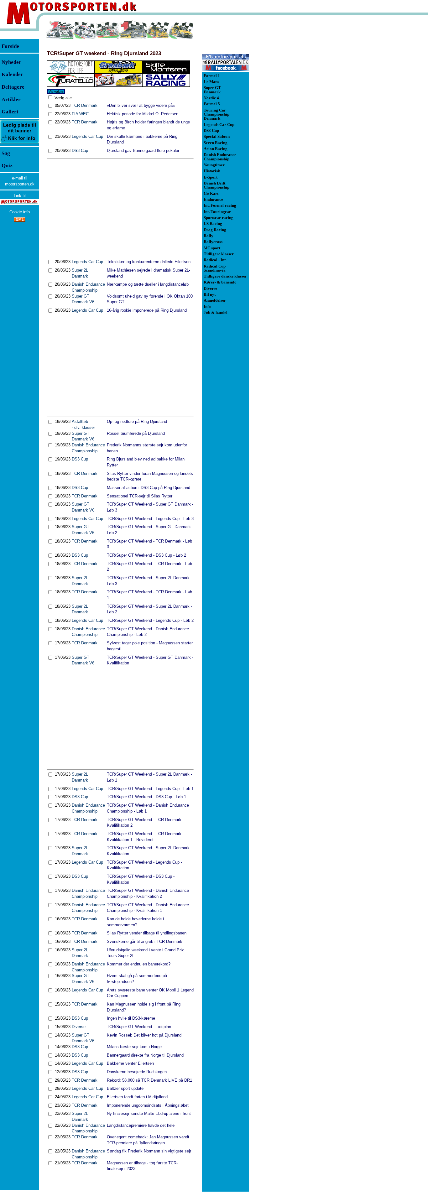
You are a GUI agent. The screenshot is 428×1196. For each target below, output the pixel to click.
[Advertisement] (120, 208)
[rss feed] (19, 220)
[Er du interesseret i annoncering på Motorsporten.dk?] (19, 143)
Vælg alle (62, 98)
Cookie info (19, 212)
